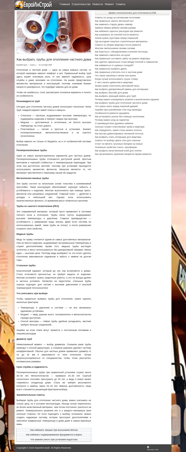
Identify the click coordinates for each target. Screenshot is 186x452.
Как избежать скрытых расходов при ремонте (119, 31)
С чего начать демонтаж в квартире (114, 82)
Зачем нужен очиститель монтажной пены (117, 86)
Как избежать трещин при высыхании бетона (54, 430)
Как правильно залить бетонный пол (114, 21)
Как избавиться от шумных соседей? (114, 65)
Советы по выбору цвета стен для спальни (117, 140)
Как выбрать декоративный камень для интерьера (121, 89)
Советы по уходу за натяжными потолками (117, 17)
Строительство (81, 4)
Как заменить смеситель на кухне (112, 55)
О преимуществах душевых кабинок (114, 123)
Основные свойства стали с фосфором (116, 147)
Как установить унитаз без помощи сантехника (119, 116)
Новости (97, 4)
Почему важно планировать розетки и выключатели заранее (127, 99)
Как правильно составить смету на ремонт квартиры (122, 58)
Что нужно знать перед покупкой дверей (116, 106)
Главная (65, 4)
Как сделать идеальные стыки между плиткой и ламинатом (126, 62)
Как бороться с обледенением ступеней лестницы (121, 51)
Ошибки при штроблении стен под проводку (118, 109)
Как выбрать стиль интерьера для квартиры (118, 137)
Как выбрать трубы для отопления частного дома (121, 103)
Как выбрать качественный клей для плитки (118, 150)
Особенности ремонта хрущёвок (112, 113)
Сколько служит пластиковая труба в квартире (119, 127)
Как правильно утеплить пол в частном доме (118, 72)
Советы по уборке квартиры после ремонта (118, 45)
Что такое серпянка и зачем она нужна (115, 75)
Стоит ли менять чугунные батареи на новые (119, 144)
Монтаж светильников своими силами (115, 48)
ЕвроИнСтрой (42, 448)
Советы (120, 4)
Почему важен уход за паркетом (112, 120)
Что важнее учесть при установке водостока (53, 439)
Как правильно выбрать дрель (111, 68)
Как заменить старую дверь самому (113, 24)
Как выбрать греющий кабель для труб (115, 96)
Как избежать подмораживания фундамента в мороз (54, 434)
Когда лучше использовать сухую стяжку (116, 79)
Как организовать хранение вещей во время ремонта (123, 154)
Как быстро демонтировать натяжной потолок (119, 133)
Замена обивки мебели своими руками (115, 28)
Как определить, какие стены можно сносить (118, 130)
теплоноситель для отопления (132, 13)
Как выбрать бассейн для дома (111, 92)
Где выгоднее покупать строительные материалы (121, 41)
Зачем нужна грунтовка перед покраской (116, 38)
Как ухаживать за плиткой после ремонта (117, 34)
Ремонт (109, 4)
